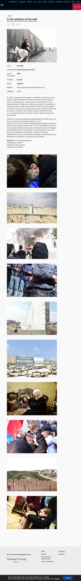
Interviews (51, 2)
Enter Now (76, 7)
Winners (29, 2)
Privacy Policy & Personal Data (46, 558)
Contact (43, 554)
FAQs (73, 2)
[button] (8, 24)
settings (57, 579)
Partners (67, 2)
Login (78, 2)
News (39, 2)
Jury (35, 2)
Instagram (61, 554)
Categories (22, 2)
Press (45, 2)
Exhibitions (59, 2)
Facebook (61, 551)
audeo (19, 91)
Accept (67, 578)
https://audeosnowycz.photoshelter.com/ (31, 87)
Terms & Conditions (47, 561)
